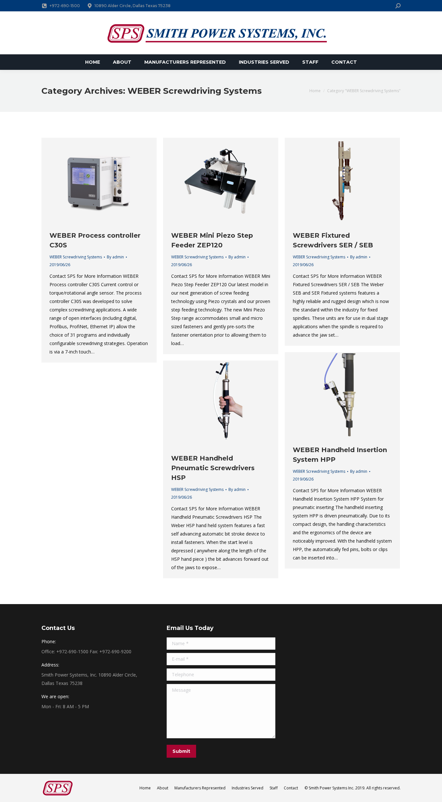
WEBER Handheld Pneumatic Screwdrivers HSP (213, 468)
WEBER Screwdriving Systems (76, 257)
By (115, 257)
